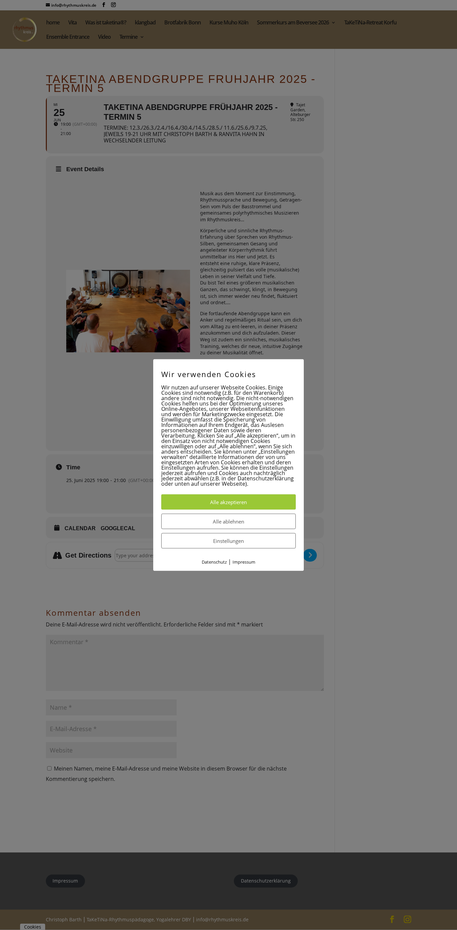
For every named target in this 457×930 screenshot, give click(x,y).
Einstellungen (228, 540)
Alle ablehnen (228, 521)
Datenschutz (214, 562)
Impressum (244, 562)
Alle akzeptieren (228, 501)
